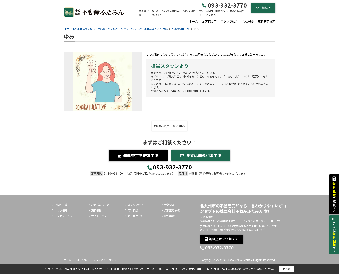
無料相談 (133, 210)
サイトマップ (99, 216)
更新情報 (96, 210)
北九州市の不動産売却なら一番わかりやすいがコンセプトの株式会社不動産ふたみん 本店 (243, 208)
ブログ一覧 (61, 205)
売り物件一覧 (135, 216)
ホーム (193, 21)
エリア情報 (61, 210)
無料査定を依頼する (141, 155)
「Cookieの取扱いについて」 (235, 269)
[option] (103, 81)
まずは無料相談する (203, 155)
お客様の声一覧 (100, 205)
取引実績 (169, 216)
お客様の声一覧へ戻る (169, 126)
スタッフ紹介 (229, 21)
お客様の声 (209, 21)
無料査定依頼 (266, 21)
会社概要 (248, 21)
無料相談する (264, 9)
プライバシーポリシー (106, 260)
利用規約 (82, 260)
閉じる (286, 269)
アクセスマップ (63, 216)
